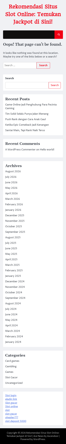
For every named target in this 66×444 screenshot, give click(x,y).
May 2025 (11, 254)
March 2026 (12, 199)
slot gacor (11, 414)
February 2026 (14, 204)
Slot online (11, 406)
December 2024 (14, 281)
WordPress (39, 439)
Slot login (10, 395)
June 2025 (11, 248)
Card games (12, 361)
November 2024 (15, 287)
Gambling (11, 366)
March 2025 (12, 265)
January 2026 (13, 210)
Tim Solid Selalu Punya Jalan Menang (27, 114)
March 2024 (12, 331)
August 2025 (13, 237)
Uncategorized (14, 383)
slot (7, 410)
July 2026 (10, 177)
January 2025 (13, 276)
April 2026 (11, 193)
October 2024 (13, 292)
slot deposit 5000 (15, 421)
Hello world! (47, 149)
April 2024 (11, 325)
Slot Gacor (11, 377)
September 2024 (15, 298)
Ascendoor (52, 436)
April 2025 (11, 259)
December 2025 (14, 215)
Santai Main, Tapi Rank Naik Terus (25, 130)
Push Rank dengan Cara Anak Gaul (25, 119)
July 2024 (10, 309)
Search (9, 78)
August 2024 (13, 303)
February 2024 (14, 336)
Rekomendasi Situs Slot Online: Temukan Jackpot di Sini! (33, 14)
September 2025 (15, 232)
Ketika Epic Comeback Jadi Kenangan (27, 125)
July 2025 (10, 243)
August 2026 (13, 171)
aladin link (11, 399)
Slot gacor (11, 403)
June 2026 (11, 182)
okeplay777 (11, 417)
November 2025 (15, 221)
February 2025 (14, 270)
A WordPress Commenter (20, 149)
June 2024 (11, 314)
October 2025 (13, 226)
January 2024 (13, 342)
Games (9, 372)
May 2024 (11, 320)
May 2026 (11, 188)
